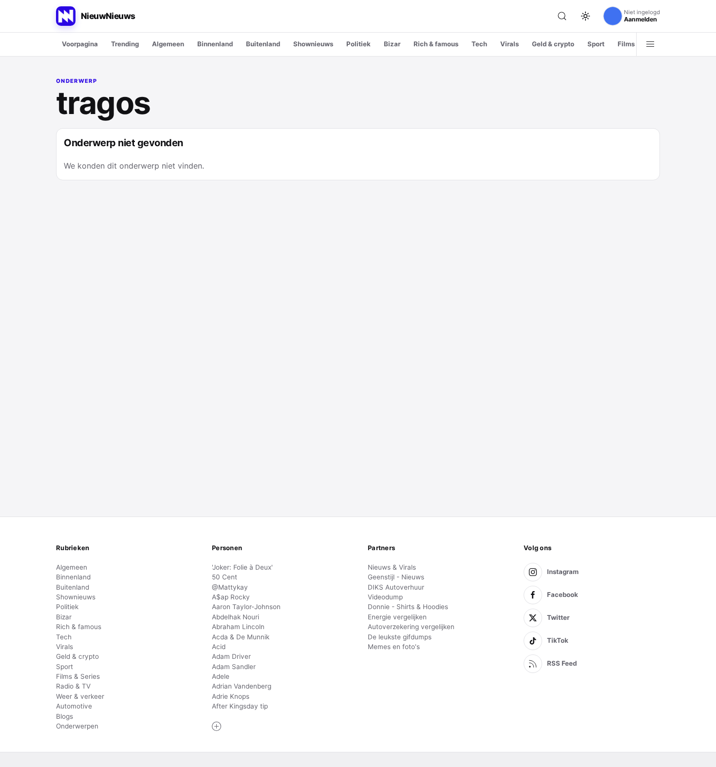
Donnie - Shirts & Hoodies (408, 607)
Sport (595, 44)
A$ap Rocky (231, 597)
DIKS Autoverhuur (396, 587)
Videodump (385, 597)
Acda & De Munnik (240, 637)
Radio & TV (73, 686)
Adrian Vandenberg (241, 686)
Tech (479, 44)
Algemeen (168, 44)
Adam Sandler (234, 667)
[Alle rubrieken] (650, 44)
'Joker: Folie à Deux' (242, 567)
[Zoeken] (562, 16)
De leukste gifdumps (400, 637)
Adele (220, 676)
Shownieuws (313, 44)
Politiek (358, 44)
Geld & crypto (553, 44)
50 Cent (224, 577)
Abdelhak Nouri (235, 617)
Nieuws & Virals (392, 567)
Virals (509, 44)
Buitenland (263, 44)
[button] (217, 726)
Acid (219, 647)
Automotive (74, 706)
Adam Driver (231, 656)
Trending (125, 44)
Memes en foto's (394, 647)
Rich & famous (436, 44)
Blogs (64, 716)
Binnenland (215, 44)
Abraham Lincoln (238, 627)
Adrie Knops (230, 696)
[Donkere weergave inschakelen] (585, 16)
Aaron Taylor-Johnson (246, 607)
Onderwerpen (77, 726)
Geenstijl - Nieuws (396, 577)
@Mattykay (230, 587)
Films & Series (78, 676)
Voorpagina (80, 44)
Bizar (392, 44)
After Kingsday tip (240, 706)
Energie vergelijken (397, 617)
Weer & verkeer (80, 696)
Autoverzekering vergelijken (411, 627)
